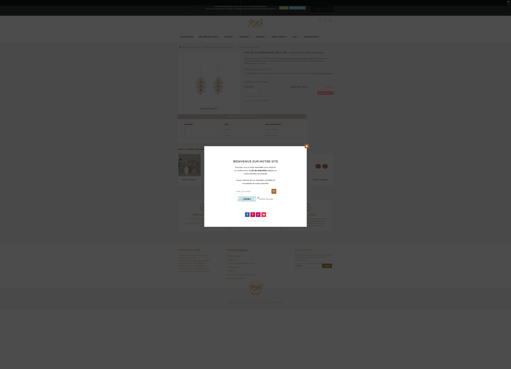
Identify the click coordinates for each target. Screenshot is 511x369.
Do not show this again (257, 221)
